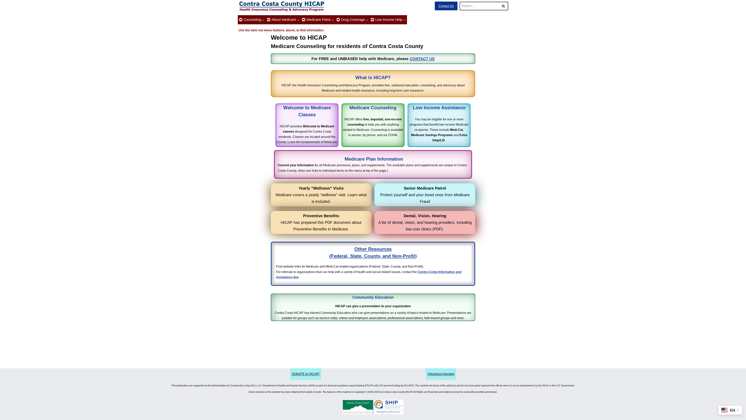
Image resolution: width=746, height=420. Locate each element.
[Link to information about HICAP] (373, 83)
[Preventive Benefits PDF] (321, 222)
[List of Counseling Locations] (373, 125)
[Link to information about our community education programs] (373, 307)
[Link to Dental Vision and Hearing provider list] (425, 222)
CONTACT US (422, 59)
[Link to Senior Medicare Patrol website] (425, 194)
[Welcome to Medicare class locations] (306, 125)
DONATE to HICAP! (305, 374)
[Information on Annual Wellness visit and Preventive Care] (321, 194)
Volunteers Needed (441, 374)
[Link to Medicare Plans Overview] (373, 164)
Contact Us (446, 6)
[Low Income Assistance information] (439, 125)
